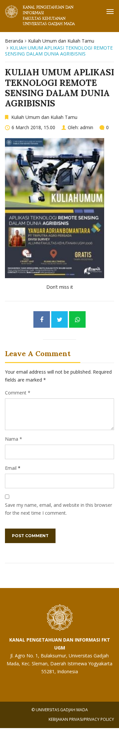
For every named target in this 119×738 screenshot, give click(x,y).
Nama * (13, 439)
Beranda (14, 41)
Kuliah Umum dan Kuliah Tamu (61, 41)
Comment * (17, 392)
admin (86, 127)
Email (11, 468)
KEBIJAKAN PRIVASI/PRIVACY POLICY (81, 719)
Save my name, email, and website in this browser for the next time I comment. (58, 509)
